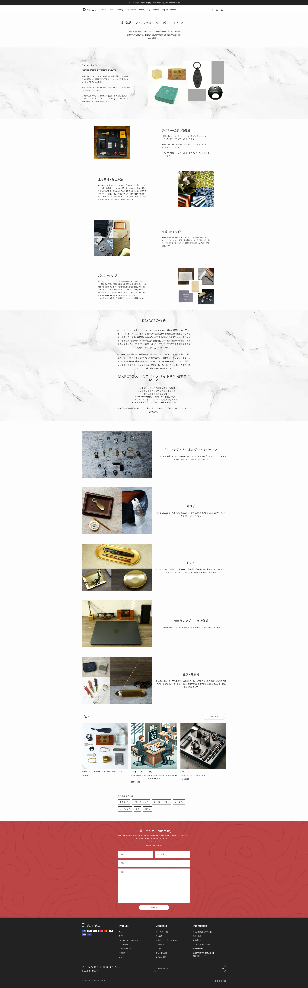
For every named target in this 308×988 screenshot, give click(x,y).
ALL (120, 932)
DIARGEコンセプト (163, 932)
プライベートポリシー (201, 944)
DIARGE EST (123, 944)
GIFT (120, 936)
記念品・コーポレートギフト (167, 940)
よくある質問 (161, 957)
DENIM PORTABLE (126, 949)
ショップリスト (162, 953)
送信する (154, 907)
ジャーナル (160, 944)
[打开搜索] (212, 9)
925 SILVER (123, 957)
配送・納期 (197, 936)
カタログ (159, 936)
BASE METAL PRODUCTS (128, 940)
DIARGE (89, 981)
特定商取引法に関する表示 (203, 932)
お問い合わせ (198, 949)
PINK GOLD (123, 953)
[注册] (222, 968)
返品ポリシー (198, 940)
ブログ (158, 949)
